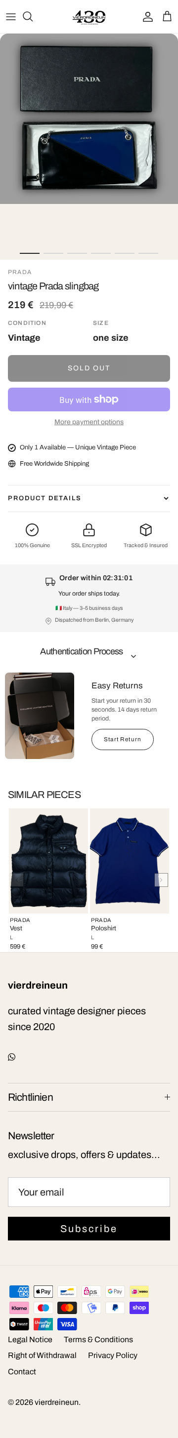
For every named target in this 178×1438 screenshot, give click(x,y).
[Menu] (11, 16)
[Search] (33, 16)
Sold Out (89, 368)
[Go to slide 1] (30, 253)
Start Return (122, 739)
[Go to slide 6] (148, 253)
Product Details (45, 498)
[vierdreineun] (89, 16)
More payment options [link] (89, 422)
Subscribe (89, 1228)
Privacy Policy (112, 1355)
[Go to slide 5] (124, 253)
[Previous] (17, 880)
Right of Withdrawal (42, 1355)
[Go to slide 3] (77, 253)
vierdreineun (57, 1402)
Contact (22, 1371)
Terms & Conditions (98, 1339)
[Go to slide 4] (101, 253)
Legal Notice (30, 1339)
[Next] (161, 880)
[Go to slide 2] (53, 253)
